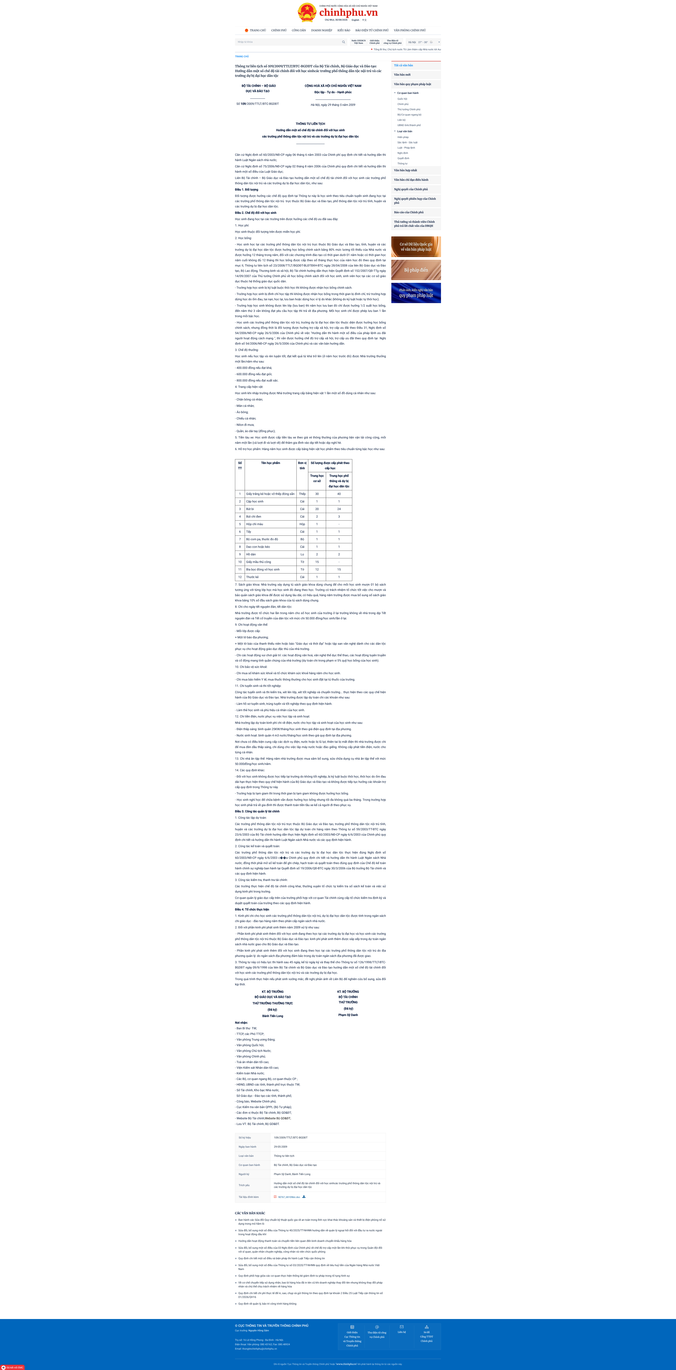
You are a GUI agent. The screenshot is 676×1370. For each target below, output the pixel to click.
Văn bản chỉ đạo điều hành (411, 180)
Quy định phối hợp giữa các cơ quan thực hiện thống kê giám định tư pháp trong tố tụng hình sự (294, 1275)
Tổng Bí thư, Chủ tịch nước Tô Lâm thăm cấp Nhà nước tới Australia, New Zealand (316, 49)
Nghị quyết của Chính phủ (411, 189)
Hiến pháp (403, 137)
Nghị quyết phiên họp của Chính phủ (415, 201)
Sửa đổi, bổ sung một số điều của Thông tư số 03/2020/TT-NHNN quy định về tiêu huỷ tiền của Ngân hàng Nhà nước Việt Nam (309, 1267)
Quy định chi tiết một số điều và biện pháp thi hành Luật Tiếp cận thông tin (281, 1258)
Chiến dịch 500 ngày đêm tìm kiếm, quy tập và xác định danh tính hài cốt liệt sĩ (423, 49)
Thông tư (402, 163)
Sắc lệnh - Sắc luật (408, 142)
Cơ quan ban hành (408, 93)
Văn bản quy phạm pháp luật (412, 84)
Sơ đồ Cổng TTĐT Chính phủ (426, 1337)
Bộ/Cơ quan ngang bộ (409, 114)
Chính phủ (403, 104)
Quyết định (403, 158)
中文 (364, 20)
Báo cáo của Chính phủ (409, 212)
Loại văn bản (404, 131)
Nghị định (403, 153)
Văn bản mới (402, 74)
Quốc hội (402, 99)
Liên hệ (402, 1332)
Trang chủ (242, 56)
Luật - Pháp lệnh (406, 147)
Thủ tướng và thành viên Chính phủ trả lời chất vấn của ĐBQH (414, 224)
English (355, 20)
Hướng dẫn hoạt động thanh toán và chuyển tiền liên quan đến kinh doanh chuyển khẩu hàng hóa (295, 1241)
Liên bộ (401, 120)
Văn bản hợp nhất (405, 170)
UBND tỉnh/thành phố (409, 125)
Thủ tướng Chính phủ (409, 109)
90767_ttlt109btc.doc (289, 1197)
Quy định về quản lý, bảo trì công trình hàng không (267, 1303)
